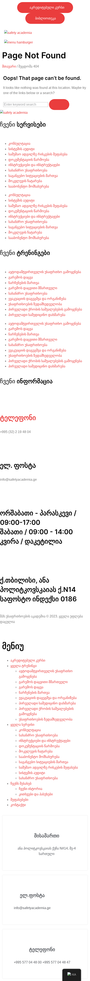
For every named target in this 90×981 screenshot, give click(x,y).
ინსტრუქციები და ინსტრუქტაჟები (34, 165)
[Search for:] (26, 104)
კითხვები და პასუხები (36, 794)
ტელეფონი (18, 418)
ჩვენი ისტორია (30, 789)
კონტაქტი (18, 805)
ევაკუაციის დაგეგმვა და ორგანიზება (37, 298)
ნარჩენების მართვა (23, 283)
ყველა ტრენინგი (23, 666)
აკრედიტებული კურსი (27, 660)
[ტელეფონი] (5, 400)
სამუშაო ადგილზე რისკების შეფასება (37, 154)
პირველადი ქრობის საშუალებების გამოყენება (45, 309)
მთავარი (9, 66)
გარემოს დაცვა (20, 277)
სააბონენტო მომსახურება (28, 186)
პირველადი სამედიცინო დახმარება (36, 315)
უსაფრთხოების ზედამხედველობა (35, 304)
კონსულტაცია (19, 143)
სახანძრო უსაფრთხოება (27, 170)
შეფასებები (19, 799)
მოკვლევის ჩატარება (25, 181)
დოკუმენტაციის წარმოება (28, 159)
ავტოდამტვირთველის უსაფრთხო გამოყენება (44, 272)
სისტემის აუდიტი (21, 149)
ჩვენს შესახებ (20, 783)
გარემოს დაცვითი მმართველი (32, 288)
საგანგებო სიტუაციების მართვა (33, 176)
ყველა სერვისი (22, 724)
